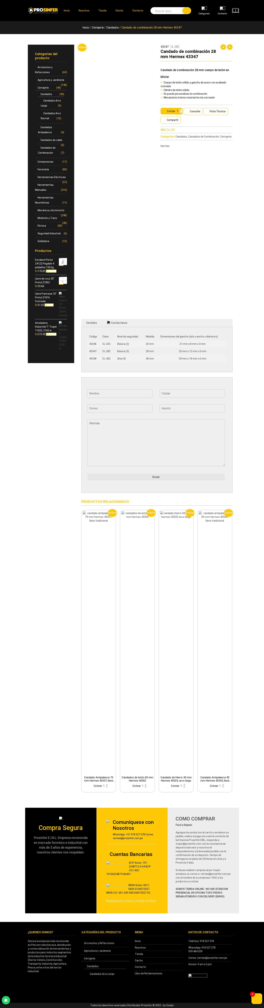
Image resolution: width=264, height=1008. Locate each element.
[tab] (91, 323)
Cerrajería (98, 27)
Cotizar (171, 111)
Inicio (67, 10)
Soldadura (43, 241)
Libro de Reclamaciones (148, 973)
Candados (112, 27)
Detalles (91, 323)
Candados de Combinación (203, 136)
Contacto (137, 10)
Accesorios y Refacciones (99, 943)
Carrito (119, 10)
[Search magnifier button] (186, 10)
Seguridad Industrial (49, 233)
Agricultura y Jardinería (51, 80)
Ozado (170, 1005)
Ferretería (43, 169)
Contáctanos (119, 323)
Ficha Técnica (218, 111)
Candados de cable (51, 140)
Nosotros (84, 10)
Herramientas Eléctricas (52, 177)
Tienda (102, 10)
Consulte (195, 111)
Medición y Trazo (47, 218)
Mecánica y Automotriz (51, 210)
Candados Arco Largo (102, 973)
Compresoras (45, 161)
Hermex (165, 146)
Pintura (42, 225)
